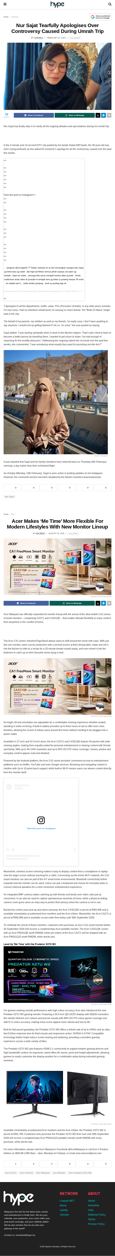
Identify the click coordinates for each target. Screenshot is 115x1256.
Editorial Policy (97, 1214)
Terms (91, 1219)
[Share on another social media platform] (109, 115)
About (91, 1200)
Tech (13, 514)
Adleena (40, 533)
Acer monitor (59, 1173)
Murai (63, 1205)
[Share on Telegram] (103, 115)
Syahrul (38, 38)
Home (6, 17)
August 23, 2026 (56, 533)
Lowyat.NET (67, 1200)
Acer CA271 (10, 1173)
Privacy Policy (96, 1223)
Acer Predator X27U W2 (80, 1173)
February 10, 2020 (56, 38)
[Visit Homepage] (57, 4)
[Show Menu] (5, 4)
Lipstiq (64, 1210)
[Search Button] (109, 4)
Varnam (64, 1214)
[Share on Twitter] (98, 115)
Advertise (93, 1205)
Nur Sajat (9, 497)
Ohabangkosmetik (28, 291)
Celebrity (14, 17)
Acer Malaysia (43, 1173)
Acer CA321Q (26, 1173)
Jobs (91, 1210)
